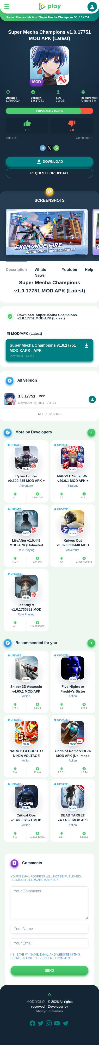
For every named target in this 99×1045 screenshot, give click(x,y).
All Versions (50, 414)
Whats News (40, 272)
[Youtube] (57, 1024)
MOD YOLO (35, 1002)
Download (53, 161)
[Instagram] (49, 1024)
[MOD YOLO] (49, 7)
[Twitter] (41, 1024)
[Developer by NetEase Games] (91, 432)
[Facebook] (33, 1024)
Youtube (69, 270)
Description (16, 270)
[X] (49, 148)
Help (89, 270)
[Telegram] (43, 148)
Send (49, 970)
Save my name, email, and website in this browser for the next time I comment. (45, 956)
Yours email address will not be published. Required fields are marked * (46, 878)
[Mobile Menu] (7, 7)
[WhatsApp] (56, 148)
